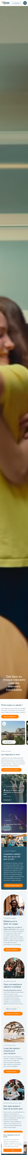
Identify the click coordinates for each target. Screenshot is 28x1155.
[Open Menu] (16, 3)
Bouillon (7, 820)
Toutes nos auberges (11, 786)
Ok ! (12, 1150)
